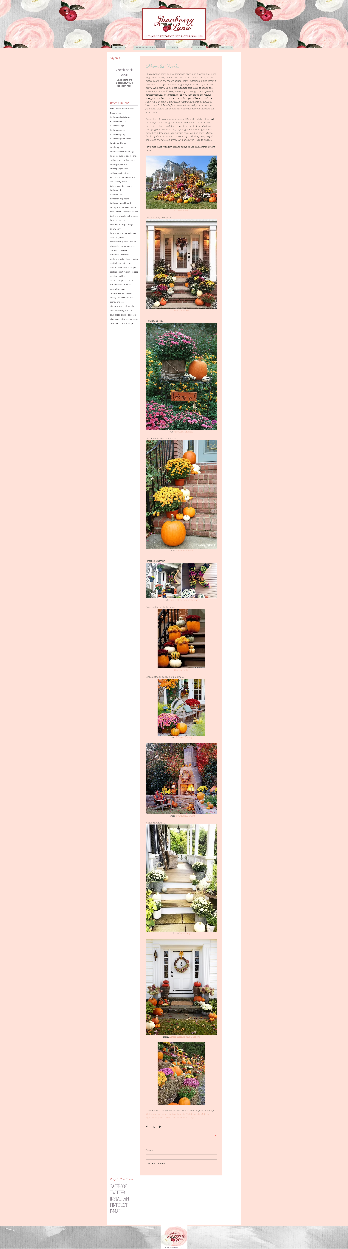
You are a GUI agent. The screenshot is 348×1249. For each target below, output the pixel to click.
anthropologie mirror (119, 173)
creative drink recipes (128, 272)
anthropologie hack (119, 168)
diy (132, 306)
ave (111, 181)
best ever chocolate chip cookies (124, 216)
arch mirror (115, 177)
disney (113, 297)
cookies (113, 272)
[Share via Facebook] (147, 1126)
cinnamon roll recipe (119, 254)
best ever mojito (117, 220)
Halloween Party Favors (120, 117)
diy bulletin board (118, 315)
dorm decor (115, 323)
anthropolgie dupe (118, 164)
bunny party (115, 229)
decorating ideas (117, 289)
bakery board (121, 181)
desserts (129, 293)
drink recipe (127, 323)
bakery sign (115, 186)
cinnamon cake (128, 246)
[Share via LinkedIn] (160, 1126)
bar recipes (127, 186)
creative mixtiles (117, 276)
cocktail (113, 263)
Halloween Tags (117, 125)
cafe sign (132, 233)
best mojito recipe (118, 224)
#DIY (112, 108)
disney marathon (125, 297)
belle (133, 207)
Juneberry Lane (117, 147)
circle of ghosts (117, 259)
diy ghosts (114, 319)
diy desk (132, 315)
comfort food (116, 267)
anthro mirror (129, 160)
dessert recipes (117, 293)
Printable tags (116, 156)
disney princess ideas (120, 306)
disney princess (117, 302)
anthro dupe (116, 160)
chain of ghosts (117, 237)
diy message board (129, 319)
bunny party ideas (118, 233)
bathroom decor (117, 190)
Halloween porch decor (120, 138)
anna (135, 156)
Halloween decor (117, 130)
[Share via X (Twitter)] (153, 1126)
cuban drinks (116, 284)
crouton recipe (116, 280)
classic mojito (131, 259)
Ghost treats (115, 113)
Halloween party (117, 134)
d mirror (127, 284)
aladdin (127, 156)
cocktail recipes (126, 263)
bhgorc (131, 224)
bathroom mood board (120, 203)
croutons (129, 280)
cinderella (114, 246)
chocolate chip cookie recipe (123, 241)
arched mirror (128, 177)
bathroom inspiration (120, 198)
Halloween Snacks (118, 121)
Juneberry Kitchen (118, 143)
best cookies (115, 211)
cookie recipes (129, 267)
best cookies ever (131, 211)
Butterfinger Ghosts (125, 108)
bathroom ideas (117, 194)
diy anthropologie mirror (121, 310)
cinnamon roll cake (118, 250)
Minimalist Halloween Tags (122, 151)
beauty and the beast (120, 207)
